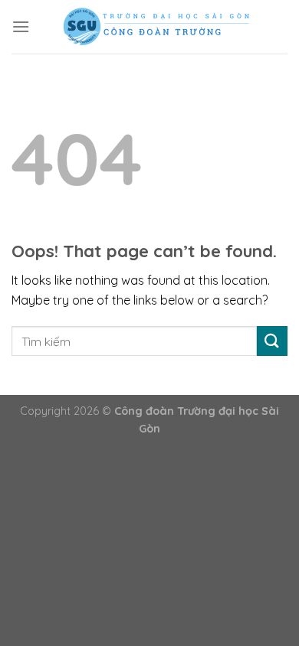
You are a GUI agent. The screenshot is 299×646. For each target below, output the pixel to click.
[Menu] (21, 26)
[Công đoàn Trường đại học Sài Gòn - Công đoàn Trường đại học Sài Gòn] (158, 27)
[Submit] (272, 341)
